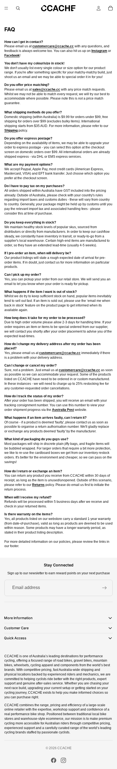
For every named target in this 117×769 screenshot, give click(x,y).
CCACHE (64, 748)
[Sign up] (104, 588)
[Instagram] (63, 760)
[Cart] (110, 8)
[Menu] (6, 8)
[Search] (18, 8)
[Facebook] (53, 760)
